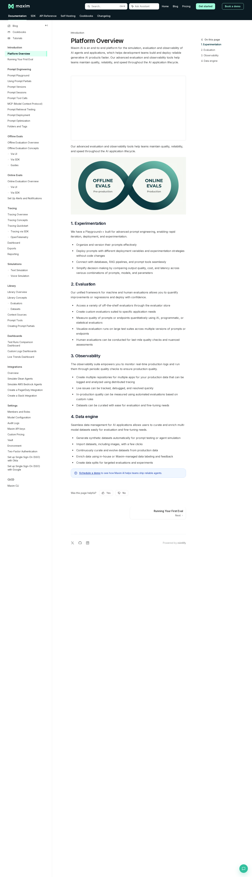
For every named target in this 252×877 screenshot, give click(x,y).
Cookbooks (86, 15)
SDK (33, 15)
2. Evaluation (208, 49)
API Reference (48, 15)
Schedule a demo (89, 473)
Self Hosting (68, 15)
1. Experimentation (211, 44)
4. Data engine (209, 60)
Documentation (17, 15)
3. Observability (210, 55)
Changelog (103, 15)
